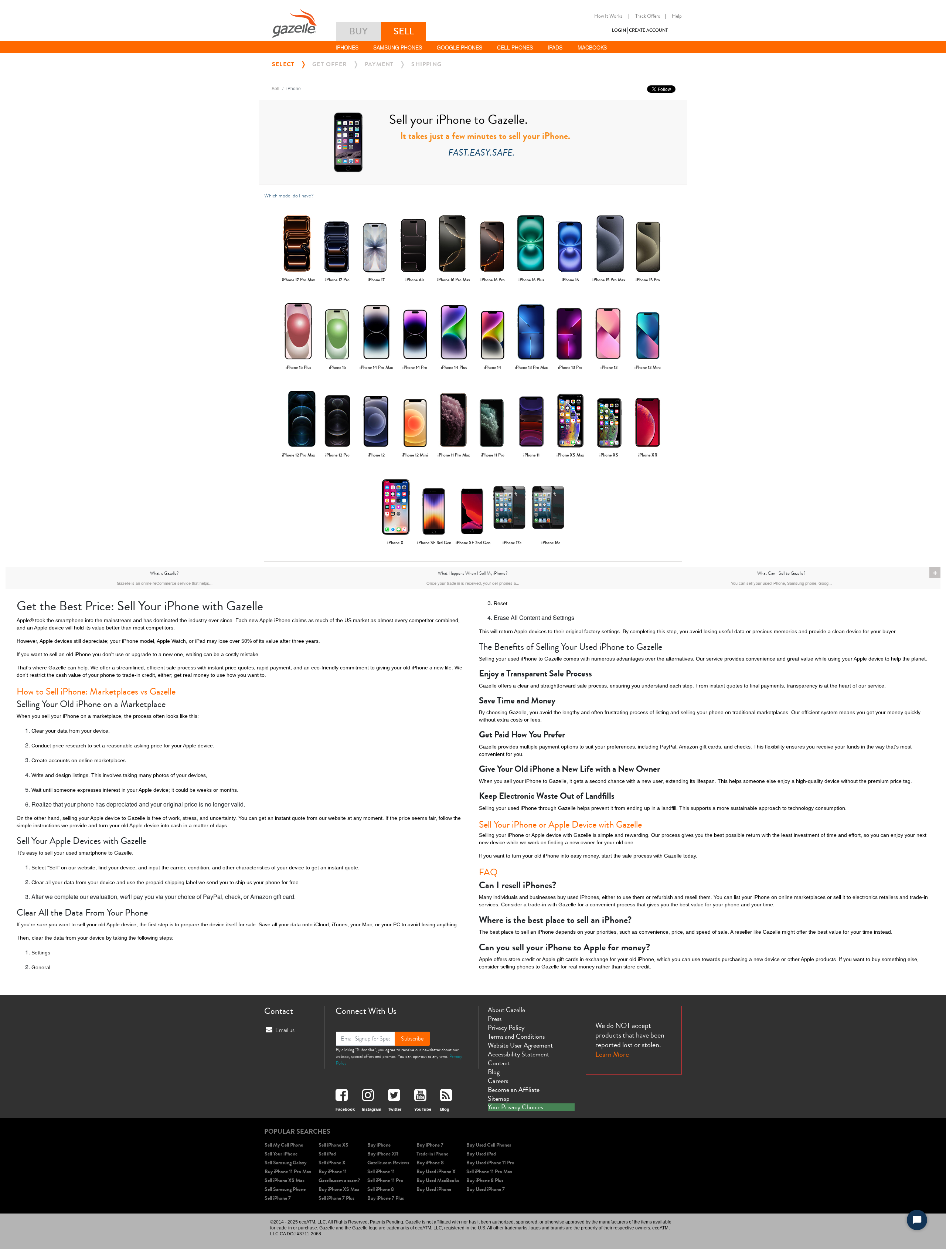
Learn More (612, 1054)
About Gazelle (506, 1010)
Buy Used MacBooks (437, 1180)
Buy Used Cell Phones (488, 1145)
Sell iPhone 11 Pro (385, 1180)
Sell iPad (327, 1154)
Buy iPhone (379, 1145)
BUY (358, 31)
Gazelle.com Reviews (388, 1163)
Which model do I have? (289, 196)
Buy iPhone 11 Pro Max (288, 1171)
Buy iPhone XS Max (339, 1189)
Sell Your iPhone (281, 1154)
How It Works (608, 16)
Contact (499, 1063)
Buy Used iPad (481, 1154)
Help (677, 16)
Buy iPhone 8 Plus (484, 1180)
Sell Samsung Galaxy (285, 1163)
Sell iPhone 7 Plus (336, 1198)
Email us (285, 1030)
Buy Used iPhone (433, 1189)
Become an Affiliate (514, 1089)
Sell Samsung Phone (285, 1189)
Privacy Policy (506, 1027)
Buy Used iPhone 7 (485, 1189)
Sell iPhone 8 (380, 1189)
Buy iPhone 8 (430, 1163)
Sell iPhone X (332, 1163)
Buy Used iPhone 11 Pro (490, 1163)
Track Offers (647, 16)
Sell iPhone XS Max (284, 1180)
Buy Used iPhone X (436, 1171)
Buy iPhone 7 (429, 1145)
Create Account (648, 30)
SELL (404, 31)
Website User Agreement (520, 1045)
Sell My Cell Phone (284, 1145)
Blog (494, 1072)
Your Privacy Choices (515, 1107)
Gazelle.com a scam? (339, 1180)
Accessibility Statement (518, 1054)
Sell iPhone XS (333, 1145)
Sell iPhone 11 (381, 1171)
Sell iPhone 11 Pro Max (489, 1171)
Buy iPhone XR (382, 1154)
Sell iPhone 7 (278, 1198)
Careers (498, 1081)
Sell (275, 88)
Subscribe (412, 1039)
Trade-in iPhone (432, 1154)
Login (619, 30)
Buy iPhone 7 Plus (385, 1198)
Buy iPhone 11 (333, 1171)
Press (494, 1019)
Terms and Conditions (516, 1036)
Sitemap (499, 1098)
